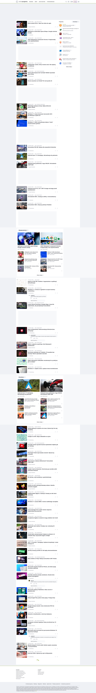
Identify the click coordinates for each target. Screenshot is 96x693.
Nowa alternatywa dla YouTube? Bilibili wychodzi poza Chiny (41, 73)
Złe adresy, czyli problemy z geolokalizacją (30, 406)
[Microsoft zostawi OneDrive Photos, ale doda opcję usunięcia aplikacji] (22, 567)
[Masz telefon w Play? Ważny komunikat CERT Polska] (22, 559)
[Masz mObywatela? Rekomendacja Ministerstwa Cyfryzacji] (22, 330)
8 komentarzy (31, 293)
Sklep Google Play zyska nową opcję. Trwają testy (41, 597)
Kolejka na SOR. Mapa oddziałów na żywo (39, 436)
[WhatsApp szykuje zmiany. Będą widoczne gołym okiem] (22, 107)
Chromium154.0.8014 (67, 62)
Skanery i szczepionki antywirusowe (69, 59)
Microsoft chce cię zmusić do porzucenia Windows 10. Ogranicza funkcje (42, 630)
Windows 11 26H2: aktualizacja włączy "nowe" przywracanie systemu (40, 122)
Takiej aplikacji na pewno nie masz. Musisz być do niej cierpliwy (42, 429)
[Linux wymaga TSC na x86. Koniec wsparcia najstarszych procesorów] (22, 510)
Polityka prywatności (56, 683)
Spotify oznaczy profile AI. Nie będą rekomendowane (42, 550)
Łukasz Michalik (27, 408)
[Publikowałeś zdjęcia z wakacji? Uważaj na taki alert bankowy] (22, 494)
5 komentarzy (31, 117)
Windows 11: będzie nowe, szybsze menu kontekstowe (43, 368)
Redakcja (35, 683)
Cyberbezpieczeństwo (41, 673)
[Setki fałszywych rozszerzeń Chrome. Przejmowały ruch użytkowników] (22, 40)
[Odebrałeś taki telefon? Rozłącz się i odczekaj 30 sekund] (22, 527)
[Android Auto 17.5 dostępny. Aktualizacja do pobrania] (22, 156)
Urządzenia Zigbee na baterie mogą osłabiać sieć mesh (43, 518)
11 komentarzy (31, 456)
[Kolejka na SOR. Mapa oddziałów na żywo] (22, 437)
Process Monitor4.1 (66, 50)
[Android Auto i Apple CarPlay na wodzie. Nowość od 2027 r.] (43, 415)
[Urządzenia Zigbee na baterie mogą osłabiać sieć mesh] (22, 518)
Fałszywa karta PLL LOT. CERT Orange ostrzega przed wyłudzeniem (42, 189)
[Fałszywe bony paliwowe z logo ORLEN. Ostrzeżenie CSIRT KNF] (22, 164)
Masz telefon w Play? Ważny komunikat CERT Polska (42, 558)
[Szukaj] (66, 1)
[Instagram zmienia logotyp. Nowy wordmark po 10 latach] (22, 623)
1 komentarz (31, 34)
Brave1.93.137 (65, 41)
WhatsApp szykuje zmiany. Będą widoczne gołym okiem (39, 106)
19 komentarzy (31, 529)
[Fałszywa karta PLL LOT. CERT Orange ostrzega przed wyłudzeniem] (22, 189)
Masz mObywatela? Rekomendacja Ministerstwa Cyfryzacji (41, 330)
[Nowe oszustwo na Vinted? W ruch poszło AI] (22, 81)
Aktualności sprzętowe (41, 672)
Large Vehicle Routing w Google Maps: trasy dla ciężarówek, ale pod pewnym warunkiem (41, 305)
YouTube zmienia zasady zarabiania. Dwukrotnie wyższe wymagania (41, 575)
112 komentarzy (31, 332)
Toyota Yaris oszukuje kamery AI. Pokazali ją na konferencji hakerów (55, 406)
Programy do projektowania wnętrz (21, 673)
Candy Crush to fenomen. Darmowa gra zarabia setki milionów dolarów (42, 469)
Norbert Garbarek (38, 426)
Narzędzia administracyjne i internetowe (69, 47)
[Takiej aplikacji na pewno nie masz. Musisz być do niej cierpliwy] (22, 429)
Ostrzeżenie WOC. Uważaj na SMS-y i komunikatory (32, 267)
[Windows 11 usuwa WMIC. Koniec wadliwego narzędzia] (22, 502)
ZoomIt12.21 (65, 54)
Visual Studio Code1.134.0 (68, 37)
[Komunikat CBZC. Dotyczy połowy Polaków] (22, 205)
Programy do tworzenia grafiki (20, 677)
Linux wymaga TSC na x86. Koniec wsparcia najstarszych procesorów (39, 510)
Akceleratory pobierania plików (68, 30)
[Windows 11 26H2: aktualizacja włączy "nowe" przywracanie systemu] (22, 123)
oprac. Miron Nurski (38, 21)
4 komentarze (31, 570)
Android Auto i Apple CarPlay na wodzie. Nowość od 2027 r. (54, 413)
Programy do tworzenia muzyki (20, 672)
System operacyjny (40, 674)
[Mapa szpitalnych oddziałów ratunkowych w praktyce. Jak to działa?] (22, 361)
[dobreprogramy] (24, 1)
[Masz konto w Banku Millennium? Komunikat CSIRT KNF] (22, 462)
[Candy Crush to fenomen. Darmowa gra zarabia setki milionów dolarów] (22, 470)
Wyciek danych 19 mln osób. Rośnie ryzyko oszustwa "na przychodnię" (42, 645)
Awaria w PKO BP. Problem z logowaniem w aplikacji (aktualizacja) (42, 282)
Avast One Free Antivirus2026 (68, 25)
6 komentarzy (31, 125)
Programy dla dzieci (19, 676)
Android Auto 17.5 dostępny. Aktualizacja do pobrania (42, 155)
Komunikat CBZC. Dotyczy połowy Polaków (39, 204)
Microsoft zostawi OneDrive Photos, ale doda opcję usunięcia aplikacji (42, 567)
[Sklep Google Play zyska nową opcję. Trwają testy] (22, 598)
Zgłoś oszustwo (42, 1)
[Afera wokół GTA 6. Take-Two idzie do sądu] (22, 24)
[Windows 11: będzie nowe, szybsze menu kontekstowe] (22, 369)
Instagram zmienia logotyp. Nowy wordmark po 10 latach (42, 622)
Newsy (36, 1)
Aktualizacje (75, 21)
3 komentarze (31, 76)
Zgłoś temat (49, 683)
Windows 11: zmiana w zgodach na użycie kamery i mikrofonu (41, 290)
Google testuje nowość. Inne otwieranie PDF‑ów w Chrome (41, 606)
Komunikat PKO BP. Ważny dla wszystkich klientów (42, 147)
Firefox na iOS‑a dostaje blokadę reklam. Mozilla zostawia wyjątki (41, 485)
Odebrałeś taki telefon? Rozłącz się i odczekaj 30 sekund (41, 526)
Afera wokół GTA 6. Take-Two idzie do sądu (39, 23)
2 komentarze (31, 43)
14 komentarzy (31, 372)
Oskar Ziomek (37, 279)
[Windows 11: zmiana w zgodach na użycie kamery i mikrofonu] (22, 290)
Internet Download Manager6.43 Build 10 (71, 28)
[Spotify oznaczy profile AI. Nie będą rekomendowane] (22, 551)
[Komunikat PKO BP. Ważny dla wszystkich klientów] (22, 148)
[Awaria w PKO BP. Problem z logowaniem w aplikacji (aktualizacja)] (22, 282)
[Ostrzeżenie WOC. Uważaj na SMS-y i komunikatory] (22, 197)
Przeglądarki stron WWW (67, 42)
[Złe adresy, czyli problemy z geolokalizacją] (21, 408)
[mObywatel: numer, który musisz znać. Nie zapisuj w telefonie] (22, 65)
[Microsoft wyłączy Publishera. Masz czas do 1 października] (22, 590)
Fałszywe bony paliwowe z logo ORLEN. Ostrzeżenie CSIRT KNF (42, 164)
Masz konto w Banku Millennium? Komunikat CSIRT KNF (40, 461)
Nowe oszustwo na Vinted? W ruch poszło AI (40, 81)
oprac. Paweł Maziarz (38, 79)
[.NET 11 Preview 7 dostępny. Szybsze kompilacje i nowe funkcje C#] (22, 543)
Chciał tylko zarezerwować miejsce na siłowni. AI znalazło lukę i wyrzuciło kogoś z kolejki (41, 534)
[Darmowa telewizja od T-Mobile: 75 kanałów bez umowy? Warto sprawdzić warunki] (22, 353)
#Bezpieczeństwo (23, 230)
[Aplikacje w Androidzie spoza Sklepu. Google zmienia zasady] (22, 32)
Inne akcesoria (65, 55)
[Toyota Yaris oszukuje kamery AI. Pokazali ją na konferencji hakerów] (43, 408)
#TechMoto (21, 377)
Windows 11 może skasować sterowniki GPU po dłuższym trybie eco (40, 114)
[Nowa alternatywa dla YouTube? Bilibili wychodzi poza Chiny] (22, 73)
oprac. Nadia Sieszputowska (39, 71)
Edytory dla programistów (67, 38)
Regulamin (40, 683)
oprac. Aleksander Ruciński (39, 302)
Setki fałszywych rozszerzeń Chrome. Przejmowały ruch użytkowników (42, 40)
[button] (78, 1)
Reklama (44, 683)
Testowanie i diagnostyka (67, 34)
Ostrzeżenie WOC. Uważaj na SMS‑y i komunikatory (42, 196)
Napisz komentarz (32, 26)
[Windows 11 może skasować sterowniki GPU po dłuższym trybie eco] (22, 115)
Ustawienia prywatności (65, 683)
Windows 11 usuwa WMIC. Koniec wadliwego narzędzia (43, 501)
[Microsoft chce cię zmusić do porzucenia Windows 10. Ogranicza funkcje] (22, 631)
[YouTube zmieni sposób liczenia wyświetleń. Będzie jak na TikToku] (22, 445)
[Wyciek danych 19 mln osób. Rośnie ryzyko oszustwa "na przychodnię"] (22, 646)
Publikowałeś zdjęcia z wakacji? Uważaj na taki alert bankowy (42, 494)
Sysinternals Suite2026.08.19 (68, 46)
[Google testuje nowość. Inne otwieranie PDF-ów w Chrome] (22, 607)
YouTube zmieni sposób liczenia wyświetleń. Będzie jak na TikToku (43, 445)
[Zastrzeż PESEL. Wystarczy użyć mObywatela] (22, 654)
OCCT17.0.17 (65, 33)
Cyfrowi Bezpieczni (50, 1)
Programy (31, 1)
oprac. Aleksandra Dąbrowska (40, 104)
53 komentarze (31, 633)
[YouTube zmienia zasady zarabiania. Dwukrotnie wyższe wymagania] (22, 575)
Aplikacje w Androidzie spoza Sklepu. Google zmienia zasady (42, 32)
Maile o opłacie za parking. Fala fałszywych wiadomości (39, 344)
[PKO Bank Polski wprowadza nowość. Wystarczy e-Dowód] (22, 453)
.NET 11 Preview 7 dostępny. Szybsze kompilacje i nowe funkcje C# (43, 542)
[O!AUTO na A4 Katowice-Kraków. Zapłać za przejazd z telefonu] (21, 415)
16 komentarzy (31, 68)
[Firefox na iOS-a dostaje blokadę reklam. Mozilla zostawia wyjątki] (22, 486)
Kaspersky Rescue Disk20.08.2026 (69, 58)
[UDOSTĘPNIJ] (57, 27)
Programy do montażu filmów (20, 674)
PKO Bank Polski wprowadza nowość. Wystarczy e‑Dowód (41, 453)
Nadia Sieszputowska (38, 358)
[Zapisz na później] (55, 27)
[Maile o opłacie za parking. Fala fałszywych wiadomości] (22, 345)
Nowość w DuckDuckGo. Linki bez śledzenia (40, 614)
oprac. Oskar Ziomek (38, 29)
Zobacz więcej (39, 275)
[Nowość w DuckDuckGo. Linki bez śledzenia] (22, 615)
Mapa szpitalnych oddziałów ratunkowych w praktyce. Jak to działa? (43, 361)
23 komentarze (31, 208)
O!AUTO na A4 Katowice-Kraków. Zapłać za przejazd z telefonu (31, 413)
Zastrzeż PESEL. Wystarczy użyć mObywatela (40, 653)
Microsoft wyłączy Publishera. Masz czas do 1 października (40, 590)
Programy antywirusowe (67, 26)
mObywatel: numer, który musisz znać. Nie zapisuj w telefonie (42, 65)
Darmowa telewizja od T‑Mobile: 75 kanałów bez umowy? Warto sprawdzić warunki (41, 352)
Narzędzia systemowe (66, 51)
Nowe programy (18, 678)
